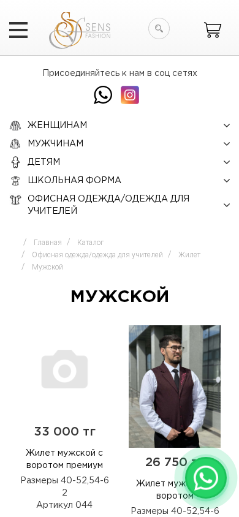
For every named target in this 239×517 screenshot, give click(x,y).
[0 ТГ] (213, 30)
